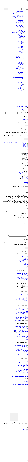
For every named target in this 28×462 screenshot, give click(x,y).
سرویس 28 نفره (19, 27)
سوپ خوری (20, 48)
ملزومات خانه (22, 79)
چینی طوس (20, 20)
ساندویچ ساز (20, 69)
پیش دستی (20, 41)
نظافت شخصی (19, 85)
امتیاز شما (25, 220)
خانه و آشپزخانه (22, 142)
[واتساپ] (27, 93)
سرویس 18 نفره (19, 25)
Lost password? (25, 119)
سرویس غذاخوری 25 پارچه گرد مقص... (19, 384)
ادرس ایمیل (24, 128)
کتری (22, 78)
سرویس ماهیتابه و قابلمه (17, 32)
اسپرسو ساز (20, 63)
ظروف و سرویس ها (14, 142)
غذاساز (21, 64)
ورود (26, 125)
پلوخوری (21, 38)
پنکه (22, 89)
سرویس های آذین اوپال (18, 13)
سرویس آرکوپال (19, 12)
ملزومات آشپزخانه (21, 58)
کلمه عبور (25, 116)
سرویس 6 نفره (19, 22)
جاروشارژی (20, 82)
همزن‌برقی (20, 65)
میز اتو (21, 84)
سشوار (21, 86)
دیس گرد (18, 57)
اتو (22, 83)
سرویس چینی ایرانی (23, 278)
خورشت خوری (19, 39)
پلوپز (22, 74)
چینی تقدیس (20, 18)
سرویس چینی (20, 30)
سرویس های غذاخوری (20, 11)
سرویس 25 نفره (19, 26)
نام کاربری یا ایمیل (23, 113)
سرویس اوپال (20, 15)
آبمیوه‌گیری (20, 59)
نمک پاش (21, 44)
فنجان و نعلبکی (19, 51)
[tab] (14, 182)
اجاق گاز (21, 73)
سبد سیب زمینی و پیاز (18, 77)
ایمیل (26, 239)
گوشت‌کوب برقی (19, 68)
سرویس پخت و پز (21, 31)
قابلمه (21, 33)
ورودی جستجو (25, 9)
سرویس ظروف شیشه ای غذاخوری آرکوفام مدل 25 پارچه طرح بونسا (21, 263)
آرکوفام (18, 260)
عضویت (26, 139)
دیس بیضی (18, 54)
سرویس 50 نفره (19, 28)
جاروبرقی (21, 80)
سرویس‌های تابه (19, 34)
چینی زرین (16, 275)
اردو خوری (20, 37)
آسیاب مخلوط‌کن (19, 60)
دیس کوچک (17, 56)
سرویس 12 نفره (19, 23)
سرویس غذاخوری (24, 174)
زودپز (21, 75)
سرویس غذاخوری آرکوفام (17, 16)
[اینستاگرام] (25, 93)
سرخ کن (21, 70)
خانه (27, 142)
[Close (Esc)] (27, 460)
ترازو (22, 90)
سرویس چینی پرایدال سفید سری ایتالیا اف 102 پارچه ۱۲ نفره (22, 336)
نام (27, 235)
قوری (21, 49)
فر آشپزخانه (20, 72)
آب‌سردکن (20, 88)
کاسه (22, 42)
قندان (21, 46)
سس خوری (20, 47)
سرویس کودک (20, 21)
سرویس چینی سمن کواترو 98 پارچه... (20, 376)
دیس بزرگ (18, 53)
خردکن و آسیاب (19, 67)
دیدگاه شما (25, 223)
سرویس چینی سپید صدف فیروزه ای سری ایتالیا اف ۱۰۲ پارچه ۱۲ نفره (21, 371)
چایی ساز (21, 62)
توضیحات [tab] (26, 182)
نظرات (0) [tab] (26, 183)
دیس (22, 52)
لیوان (22, 43)
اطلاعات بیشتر (25, 267)
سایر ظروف (22, 36)
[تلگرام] (22, 93)
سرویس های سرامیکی (18, 17)
